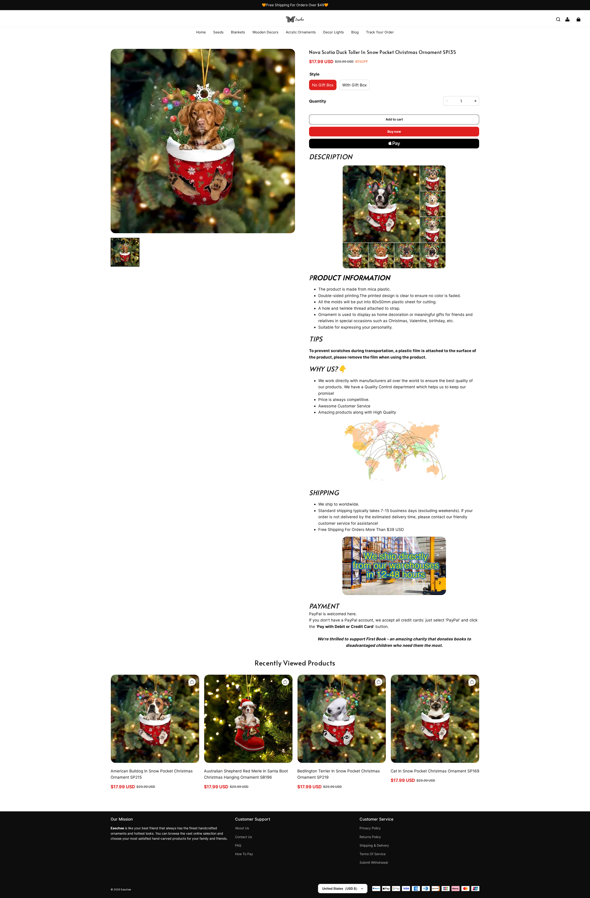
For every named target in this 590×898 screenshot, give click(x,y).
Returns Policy (370, 837)
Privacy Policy (370, 828)
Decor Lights (333, 32)
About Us (242, 828)
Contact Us (243, 837)
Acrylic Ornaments (301, 32)
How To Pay (244, 854)
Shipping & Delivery (374, 845)
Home (201, 32)
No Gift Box (322, 84)
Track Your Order (380, 32)
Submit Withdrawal (374, 862)
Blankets (238, 32)
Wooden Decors (265, 32)
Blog (355, 32)
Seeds (218, 32)
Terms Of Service (373, 854)
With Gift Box (354, 84)
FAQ (238, 845)
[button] (558, 19)
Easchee (126, 889)
